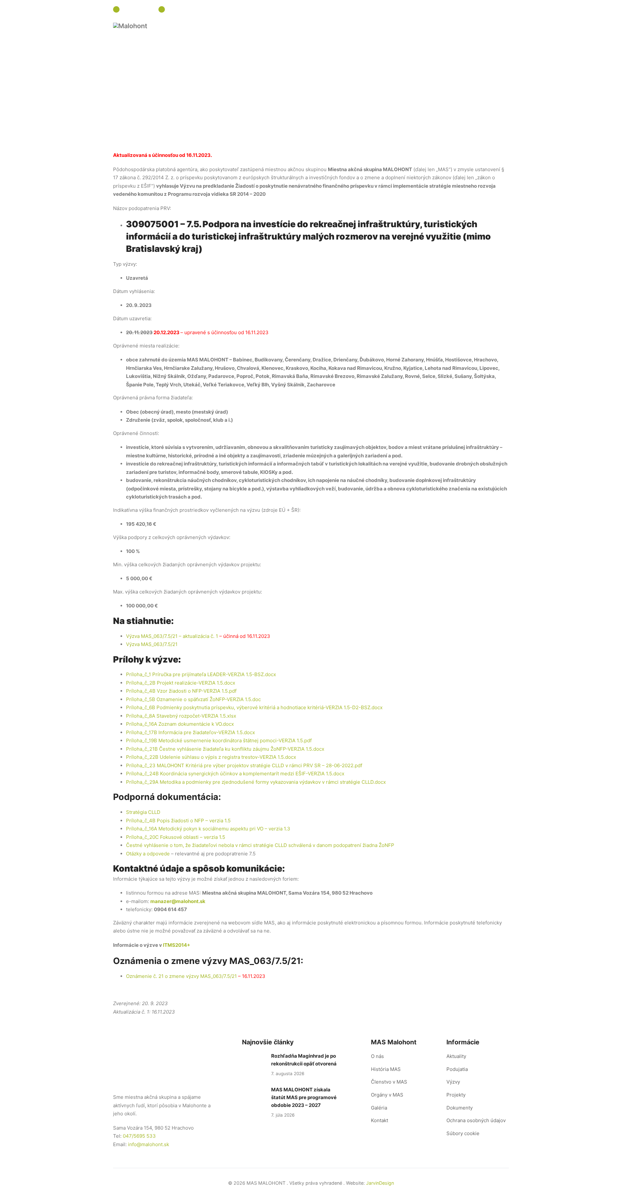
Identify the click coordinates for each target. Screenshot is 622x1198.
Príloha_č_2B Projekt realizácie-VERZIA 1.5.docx (180, 683)
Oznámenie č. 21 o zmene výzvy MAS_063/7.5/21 (181, 976)
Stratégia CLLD (143, 812)
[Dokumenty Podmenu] (478, 31)
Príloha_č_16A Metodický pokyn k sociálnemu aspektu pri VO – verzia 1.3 (208, 829)
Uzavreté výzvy (291, 94)
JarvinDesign (380, 1183)
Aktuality (299, 31)
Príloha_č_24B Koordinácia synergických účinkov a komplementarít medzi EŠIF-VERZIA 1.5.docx (235, 773)
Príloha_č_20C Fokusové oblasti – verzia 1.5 (175, 837)
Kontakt (498, 31)
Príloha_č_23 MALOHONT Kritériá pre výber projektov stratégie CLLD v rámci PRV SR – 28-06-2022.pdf (244, 765)
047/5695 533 (136, 9)
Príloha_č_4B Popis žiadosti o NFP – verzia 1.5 (178, 820)
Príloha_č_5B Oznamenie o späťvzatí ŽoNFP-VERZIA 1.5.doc (193, 699)
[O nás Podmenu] (372, 31)
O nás (359, 31)
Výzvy (389, 31)
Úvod (273, 31)
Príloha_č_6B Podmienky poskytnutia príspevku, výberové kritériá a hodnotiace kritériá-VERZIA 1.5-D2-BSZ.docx (254, 707)
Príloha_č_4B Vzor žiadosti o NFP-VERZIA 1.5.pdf (181, 691)
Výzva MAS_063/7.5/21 (152, 644)
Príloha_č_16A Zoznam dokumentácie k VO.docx (180, 724)
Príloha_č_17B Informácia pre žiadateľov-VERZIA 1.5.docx (190, 732)
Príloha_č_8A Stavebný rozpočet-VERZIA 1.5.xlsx (181, 716)
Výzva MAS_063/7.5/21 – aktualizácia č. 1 (172, 636)
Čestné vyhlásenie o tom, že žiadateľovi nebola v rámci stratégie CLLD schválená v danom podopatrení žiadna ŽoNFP (260, 845)
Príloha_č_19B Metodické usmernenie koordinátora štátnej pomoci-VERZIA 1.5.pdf (219, 740)
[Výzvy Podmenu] (402, 31)
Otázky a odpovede (148, 854)
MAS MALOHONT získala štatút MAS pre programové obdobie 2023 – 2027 (304, 1097)
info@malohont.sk (184, 9)
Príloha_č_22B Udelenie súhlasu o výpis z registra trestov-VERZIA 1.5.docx (211, 757)
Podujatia (332, 31)
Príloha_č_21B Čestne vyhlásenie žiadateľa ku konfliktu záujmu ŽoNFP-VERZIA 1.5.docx (225, 749)
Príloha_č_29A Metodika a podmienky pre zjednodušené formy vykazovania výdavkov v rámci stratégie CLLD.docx (256, 782)
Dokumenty (457, 31)
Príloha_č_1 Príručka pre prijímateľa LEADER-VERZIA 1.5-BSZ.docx (201, 674)
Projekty (424, 31)
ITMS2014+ (176, 945)
